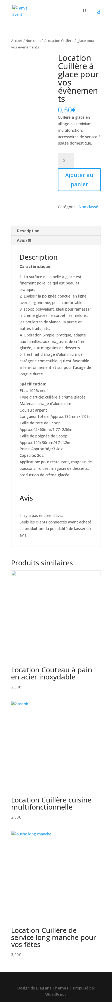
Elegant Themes (52, 988)
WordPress (56, 994)
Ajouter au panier (79, 179)
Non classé (34, 40)
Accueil (17, 40)
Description (28, 230)
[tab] (56, 231)
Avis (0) (24, 240)
